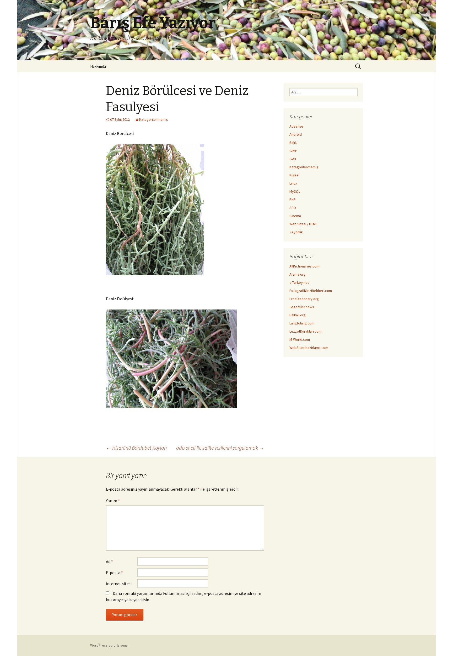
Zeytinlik (296, 232)
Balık (293, 142)
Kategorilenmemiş (153, 119)
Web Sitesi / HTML (303, 224)
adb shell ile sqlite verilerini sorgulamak (220, 447)
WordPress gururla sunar (109, 645)
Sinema (295, 215)
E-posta (114, 572)
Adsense (296, 126)
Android (295, 134)
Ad (109, 561)
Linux (293, 183)
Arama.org (297, 274)
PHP (292, 199)
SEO (292, 207)
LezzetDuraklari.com (305, 331)
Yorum (113, 500)
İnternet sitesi (119, 583)
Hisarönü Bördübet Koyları (136, 447)
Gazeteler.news (301, 307)
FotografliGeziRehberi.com (310, 290)
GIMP (293, 150)
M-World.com (299, 339)
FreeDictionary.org (304, 298)
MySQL (294, 191)
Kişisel (294, 175)
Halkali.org (297, 315)
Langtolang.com (301, 323)
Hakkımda (98, 66)
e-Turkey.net (299, 282)
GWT (292, 158)
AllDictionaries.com (304, 266)
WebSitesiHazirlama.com (308, 347)
